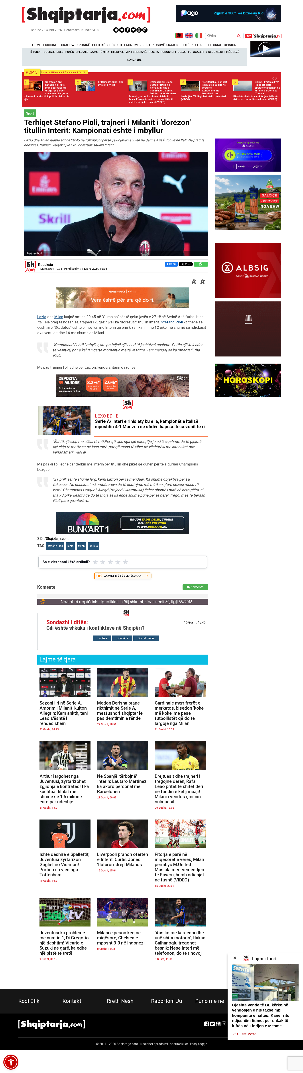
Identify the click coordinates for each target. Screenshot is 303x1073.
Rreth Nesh (120, 1001)
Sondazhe (134, 59)
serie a (93, 546)
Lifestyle (117, 51)
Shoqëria (122, 638)
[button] (10, 1062)
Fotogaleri (196, 51)
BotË (185, 45)
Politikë (98, 45)
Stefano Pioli (172, 322)
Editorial (214, 45)
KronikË (83, 45)
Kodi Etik (28, 1001)
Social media (146, 638)
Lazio (41, 317)
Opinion (230, 45)
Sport (145, 45)
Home (36, 45)
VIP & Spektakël (136, 51)
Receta (154, 51)
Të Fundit (36, 51)
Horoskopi (168, 51)
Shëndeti (114, 45)
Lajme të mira (99, 51)
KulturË (198, 45)
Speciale (82, 51)
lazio (70, 546)
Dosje (182, 51)
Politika (102, 638)
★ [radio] (95, 562)
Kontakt (72, 1001)
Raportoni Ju (166, 1001)
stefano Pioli (55, 546)
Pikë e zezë (231, 51)
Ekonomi (131, 45)
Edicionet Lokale (57, 45)
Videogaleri (214, 51)
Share (173, 264)
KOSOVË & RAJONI (166, 45)
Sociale (49, 51)
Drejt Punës (65, 51)
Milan (58, 317)
